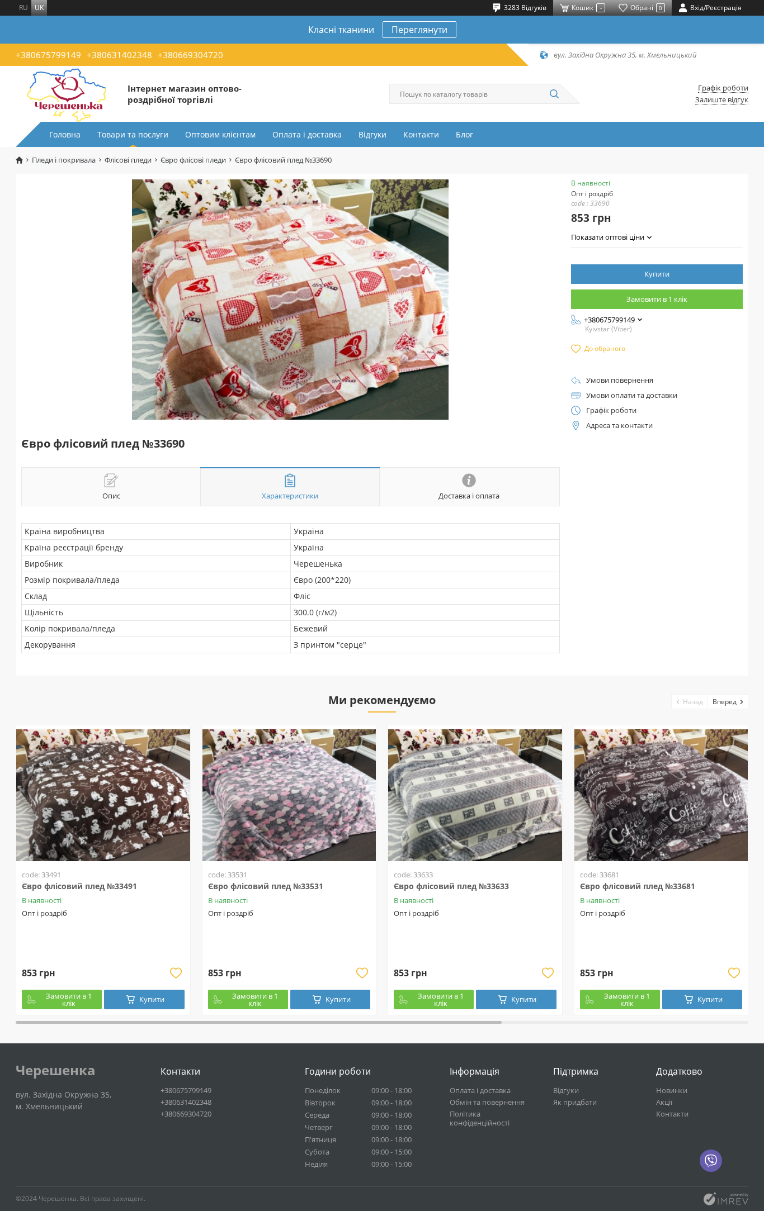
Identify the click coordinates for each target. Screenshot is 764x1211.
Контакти (421, 134)
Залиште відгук (721, 100)
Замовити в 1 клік (656, 299)
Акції (664, 1102)
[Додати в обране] (176, 973)
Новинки (671, 1090)
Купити (656, 274)
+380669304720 (190, 54)
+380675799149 (48, 54)
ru (23, 7)
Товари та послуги (132, 134)
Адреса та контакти (619, 425)
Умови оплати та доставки (631, 395)
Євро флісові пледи (193, 160)
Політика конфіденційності (480, 1118)
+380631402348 (119, 54)
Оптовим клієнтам (220, 134)
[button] (690, 702)
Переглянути (419, 29)
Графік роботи (723, 88)
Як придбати (575, 1102)
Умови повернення (619, 380)
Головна (65, 134)
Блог (464, 134)
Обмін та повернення (487, 1102)
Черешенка (56, 1070)
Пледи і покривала (64, 160)
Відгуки (372, 134)
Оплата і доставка (307, 134)
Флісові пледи (128, 160)
